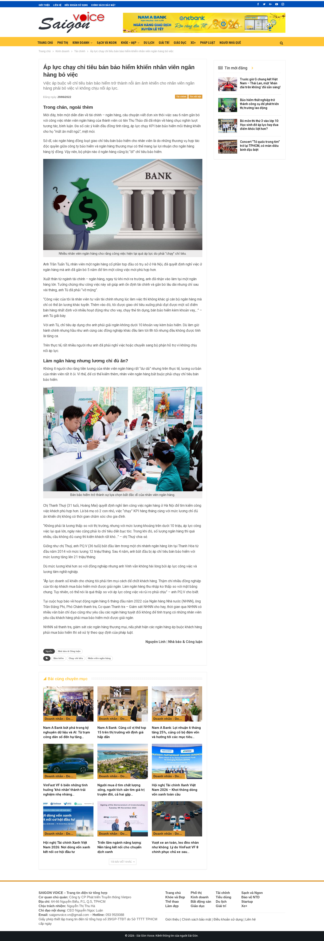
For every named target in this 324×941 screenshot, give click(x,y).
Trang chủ (45, 42)
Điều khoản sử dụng (76, 5)
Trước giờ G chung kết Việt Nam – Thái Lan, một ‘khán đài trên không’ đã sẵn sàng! (260, 83)
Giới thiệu (44, 5)
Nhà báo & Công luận (69, 651)
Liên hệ (57, 5)
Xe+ (193, 42)
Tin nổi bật (195, 96)
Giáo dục (180, 42)
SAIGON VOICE (51, 893)
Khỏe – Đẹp (128, 42)
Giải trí (164, 42)
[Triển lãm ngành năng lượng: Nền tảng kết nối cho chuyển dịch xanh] (122, 818)
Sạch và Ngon (107, 42)
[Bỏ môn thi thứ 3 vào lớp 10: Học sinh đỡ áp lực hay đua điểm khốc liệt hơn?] (227, 126)
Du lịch (149, 42)
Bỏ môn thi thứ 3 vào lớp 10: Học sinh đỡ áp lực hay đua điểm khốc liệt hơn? (259, 125)
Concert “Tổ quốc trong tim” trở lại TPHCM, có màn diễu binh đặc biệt (260, 145)
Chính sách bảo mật (103, 5)
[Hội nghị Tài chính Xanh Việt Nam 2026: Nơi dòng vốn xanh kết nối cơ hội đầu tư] (68, 818)
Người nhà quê (230, 42)
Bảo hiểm (59, 658)
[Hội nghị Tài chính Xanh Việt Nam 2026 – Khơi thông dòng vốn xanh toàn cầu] (177, 761)
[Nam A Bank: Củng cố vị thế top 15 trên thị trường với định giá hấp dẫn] (122, 704)
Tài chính (181, 96)
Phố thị (62, 42)
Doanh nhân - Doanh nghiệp (60, 718)
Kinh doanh (81, 42)
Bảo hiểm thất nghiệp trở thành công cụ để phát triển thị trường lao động (259, 104)
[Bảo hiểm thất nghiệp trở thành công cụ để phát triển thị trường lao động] (227, 105)
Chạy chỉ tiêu (76, 658)
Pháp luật (207, 42)
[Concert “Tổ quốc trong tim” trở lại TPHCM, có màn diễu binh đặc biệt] (227, 147)
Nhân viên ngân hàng (99, 658)
